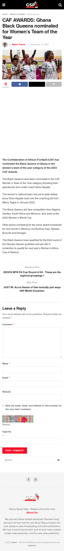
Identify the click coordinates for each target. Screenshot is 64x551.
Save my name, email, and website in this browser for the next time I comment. (33, 407)
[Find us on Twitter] (35, 479)
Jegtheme (32, 545)
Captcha (6, 431)
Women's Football (17, 14)
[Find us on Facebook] (28, 479)
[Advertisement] (32, 124)
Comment (8, 324)
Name (6, 363)
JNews (14, 542)
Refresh (6, 424)
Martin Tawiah (18, 44)
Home (4, 14)
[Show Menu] (3, 4)
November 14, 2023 (40, 44)
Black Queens (33, 14)
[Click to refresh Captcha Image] (17, 419)
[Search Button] (60, 4)
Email (6, 377)
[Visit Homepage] (32, 5)
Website (6, 391)
